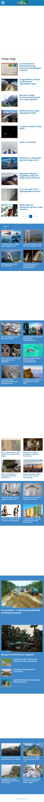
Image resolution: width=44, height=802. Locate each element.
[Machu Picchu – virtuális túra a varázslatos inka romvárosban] (33, 749)
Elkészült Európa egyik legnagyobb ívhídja (29, 112)
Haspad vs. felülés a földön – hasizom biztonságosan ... (11, 519)
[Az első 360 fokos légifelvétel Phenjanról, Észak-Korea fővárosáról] (11, 371)
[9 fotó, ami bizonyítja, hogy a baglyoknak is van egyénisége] (11, 350)
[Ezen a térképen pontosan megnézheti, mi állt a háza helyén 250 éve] (11, 444)
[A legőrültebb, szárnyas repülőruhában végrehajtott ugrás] (9, 84)
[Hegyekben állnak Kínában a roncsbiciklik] (6, 673)
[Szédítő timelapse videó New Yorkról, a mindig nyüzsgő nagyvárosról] (33, 466)
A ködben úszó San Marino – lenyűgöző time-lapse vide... (33, 381)
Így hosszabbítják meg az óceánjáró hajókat (10, 337)
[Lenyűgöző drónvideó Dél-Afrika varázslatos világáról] (11, 749)
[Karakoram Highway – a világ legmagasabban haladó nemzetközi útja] (11, 466)
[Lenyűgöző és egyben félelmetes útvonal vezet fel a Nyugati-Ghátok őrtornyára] (11, 771)
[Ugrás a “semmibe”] (9, 147)
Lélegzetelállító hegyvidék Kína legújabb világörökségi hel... (33, 338)
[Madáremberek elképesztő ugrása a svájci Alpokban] (9, 210)
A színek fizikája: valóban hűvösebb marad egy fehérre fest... (32, 520)
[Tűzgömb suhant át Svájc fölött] (9, 131)
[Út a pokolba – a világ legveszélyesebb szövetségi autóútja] (22, 594)
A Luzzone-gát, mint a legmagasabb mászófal (29, 190)
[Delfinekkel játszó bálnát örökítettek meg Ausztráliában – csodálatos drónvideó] (33, 350)
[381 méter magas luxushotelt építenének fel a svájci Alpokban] (9, 100)
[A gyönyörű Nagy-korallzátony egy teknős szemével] (6, 683)
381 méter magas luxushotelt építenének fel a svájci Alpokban (29, 97)
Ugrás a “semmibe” (27, 142)
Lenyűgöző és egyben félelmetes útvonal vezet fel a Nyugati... (10, 780)
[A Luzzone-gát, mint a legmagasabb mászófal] (9, 194)
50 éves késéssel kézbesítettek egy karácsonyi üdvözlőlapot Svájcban (30, 67)
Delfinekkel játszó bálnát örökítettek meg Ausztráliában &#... (32, 360)
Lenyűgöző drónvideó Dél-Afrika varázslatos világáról (11, 758)
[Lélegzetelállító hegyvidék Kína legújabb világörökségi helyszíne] (33, 328)
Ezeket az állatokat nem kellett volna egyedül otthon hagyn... (31, 780)
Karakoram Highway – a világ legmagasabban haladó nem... (9, 475)
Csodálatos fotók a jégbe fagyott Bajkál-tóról (10, 245)
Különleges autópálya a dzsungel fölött (9, 265)
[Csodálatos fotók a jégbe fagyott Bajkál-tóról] (11, 236)
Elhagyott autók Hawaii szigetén (17, 654)
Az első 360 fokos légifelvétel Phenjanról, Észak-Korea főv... (9, 381)
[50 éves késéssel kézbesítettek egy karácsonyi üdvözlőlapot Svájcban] (9, 69)
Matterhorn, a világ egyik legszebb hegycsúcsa (30, 159)
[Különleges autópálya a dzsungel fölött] (11, 256)
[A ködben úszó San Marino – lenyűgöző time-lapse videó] (33, 371)
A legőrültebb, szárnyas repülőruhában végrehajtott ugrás (29, 81)
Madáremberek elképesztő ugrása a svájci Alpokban (31, 207)
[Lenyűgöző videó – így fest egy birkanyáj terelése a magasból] (6, 662)
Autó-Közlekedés (6, 607)
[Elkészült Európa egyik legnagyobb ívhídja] (9, 116)
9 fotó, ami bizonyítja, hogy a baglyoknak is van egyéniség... (10, 360)
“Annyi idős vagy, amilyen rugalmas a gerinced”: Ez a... (10, 499)
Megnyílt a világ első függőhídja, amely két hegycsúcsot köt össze (29, 175)
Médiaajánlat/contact (22, 799)
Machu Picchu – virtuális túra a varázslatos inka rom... (31, 759)
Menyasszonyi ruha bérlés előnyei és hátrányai (32, 498)
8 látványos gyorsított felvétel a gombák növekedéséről (31, 265)
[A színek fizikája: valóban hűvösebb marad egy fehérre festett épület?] (33, 510)
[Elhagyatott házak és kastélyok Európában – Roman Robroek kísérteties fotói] (33, 444)
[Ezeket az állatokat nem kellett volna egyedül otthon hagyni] (33, 771)
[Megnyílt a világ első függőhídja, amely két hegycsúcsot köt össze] (9, 178)
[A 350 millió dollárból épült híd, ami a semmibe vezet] (33, 236)
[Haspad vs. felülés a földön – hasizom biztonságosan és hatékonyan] (11, 510)
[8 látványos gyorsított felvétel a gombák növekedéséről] (33, 256)
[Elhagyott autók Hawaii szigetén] (22, 638)
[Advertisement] (22, 30)
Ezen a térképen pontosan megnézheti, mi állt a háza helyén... (10, 454)
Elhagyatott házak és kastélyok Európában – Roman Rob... (31, 454)
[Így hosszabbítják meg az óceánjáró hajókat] (11, 328)
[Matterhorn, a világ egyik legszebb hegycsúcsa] (9, 163)
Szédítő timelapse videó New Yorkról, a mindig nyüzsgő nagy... (31, 475)
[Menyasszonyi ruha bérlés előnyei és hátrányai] (33, 489)
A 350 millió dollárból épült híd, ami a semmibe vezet (32, 245)
